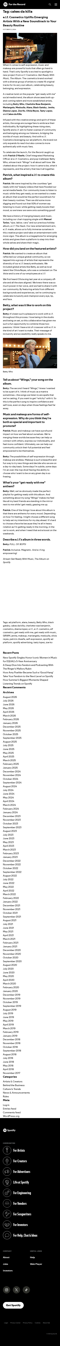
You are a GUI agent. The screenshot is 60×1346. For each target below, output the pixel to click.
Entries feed (9, 1108)
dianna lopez (21, 629)
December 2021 (11, 905)
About (6, 1257)
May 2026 (8, 708)
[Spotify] (14, 4)
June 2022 (8, 883)
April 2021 (8, 935)
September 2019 (12, 1006)
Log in (6, 1105)
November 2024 (12, 775)
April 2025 (8, 756)
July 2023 (8, 834)
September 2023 (12, 827)
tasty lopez (39, 642)
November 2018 (11, 1043)
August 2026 (10, 697)
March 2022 (9, 894)
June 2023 (8, 838)
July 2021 (8, 924)
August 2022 (10, 875)
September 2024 (12, 782)
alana (24, 622)
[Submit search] (55, 648)
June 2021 (8, 927)
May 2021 (8, 931)
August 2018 (9, 1054)
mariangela (33, 635)
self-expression (34, 639)
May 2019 (8, 1020)
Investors (8, 1270)
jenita (14, 635)
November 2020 (12, 953)
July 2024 (8, 790)
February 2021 (10, 942)
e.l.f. (31, 629)
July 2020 (8, 968)
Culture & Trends (12, 1089)
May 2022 (8, 886)
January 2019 (10, 1035)
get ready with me (23, 632)
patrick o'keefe (17, 639)
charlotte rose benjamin (38, 625)
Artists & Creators (12, 1081)
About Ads (46, 1323)
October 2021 (10, 912)
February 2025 (11, 764)
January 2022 (10, 901)
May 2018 (8, 1065)
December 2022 (12, 860)
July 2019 (8, 1013)
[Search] (50, 4)
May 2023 (8, 842)
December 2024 (12, 771)
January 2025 (10, 767)
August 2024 (10, 786)
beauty (31, 622)
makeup (22, 635)
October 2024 (10, 778)
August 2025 (10, 741)
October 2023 (10, 823)
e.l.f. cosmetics (41, 629)
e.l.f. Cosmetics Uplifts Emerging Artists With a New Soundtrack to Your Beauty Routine (29, 21)
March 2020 (9, 983)
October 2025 (10, 734)
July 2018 (8, 1058)
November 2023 (12, 819)
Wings (25, 380)
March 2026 (9, 715)
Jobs (5, 1264)
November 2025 (12, 730)
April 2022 (8, 890)
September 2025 (12, 737)
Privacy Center (15, 1323)
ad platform (15, 622)
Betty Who (41, 622)
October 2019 (10, 1002)
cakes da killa (18, 625)
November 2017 (11, 1073)
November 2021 (11, 909)
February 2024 (11, 808)
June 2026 (8, 704)
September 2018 (12, 1050)
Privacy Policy (27, 1323)
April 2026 (8, 711)
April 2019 (8, 1024)
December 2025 (12, 726)
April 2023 (8, 845)
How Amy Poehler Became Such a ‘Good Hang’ (28, 672)
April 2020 (8, 980)
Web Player (36, 1264)
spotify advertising (22, 642)
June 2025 (8, 749)
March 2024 (9, 805)
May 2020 (8, 976)
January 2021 (10, 946)
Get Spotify (15, 1305)
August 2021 (9, 920)
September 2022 (12, 872)
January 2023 (10, 857)
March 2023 (9, 849)
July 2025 (8, 745)
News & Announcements (16, 1092)
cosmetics (8, 629)
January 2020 (10, 991)
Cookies (37, 1323)
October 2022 (10, 868)
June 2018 (8, 1061)
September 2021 (12, 916)
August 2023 (10, 831)
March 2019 (9, 1028)
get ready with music (45, 632)
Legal (6, 1323)
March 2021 (9, 938)
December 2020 (12, 950)
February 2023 (11, 853)
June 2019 (8, 1017)
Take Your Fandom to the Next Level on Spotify (28, 676)
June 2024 (8, 793)
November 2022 (12, 864)
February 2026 (11, 719)
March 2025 (9, 760)
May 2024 (8, 797)
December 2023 (12, 816)
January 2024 (10, 812)
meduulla (45, 635)
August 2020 (10, 965)
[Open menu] (56, 4)
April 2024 (8, 801)
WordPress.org (11, 1116)
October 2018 (10, 1047)
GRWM (6, 635)
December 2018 (11, 1039)
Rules (6, 1096)
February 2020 (11, 987)
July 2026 (8, 700)
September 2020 (12, 961)
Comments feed (12, 1112)
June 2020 (9, 972)
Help (32, 1257)
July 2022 (8, 879)
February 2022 (11, 898)
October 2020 (10, 957)
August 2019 (9, 1009)
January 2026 (10, 723)
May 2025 (8, 752)
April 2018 (8, 1069)
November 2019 (11, 998)
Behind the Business (14, 1085)
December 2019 (11, 994)
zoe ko (49, 642)
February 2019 (10, 1032)
